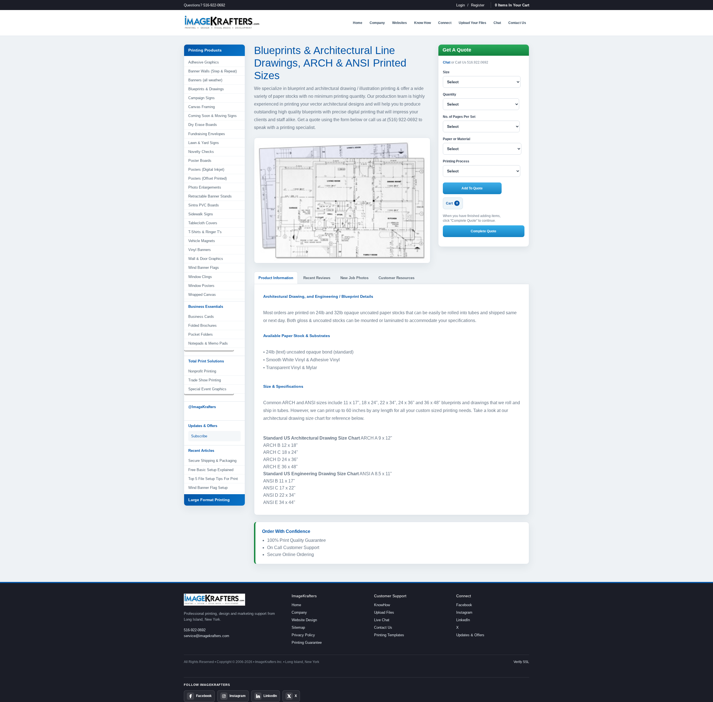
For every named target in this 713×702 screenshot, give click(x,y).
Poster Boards (199, 161)
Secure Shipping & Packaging (212, 461)
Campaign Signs (201, 98)
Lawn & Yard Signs (203, 143)
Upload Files (384, 612)
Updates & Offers (470, 635)
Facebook (464, 605)
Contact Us (383, 627)
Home (296, 605)
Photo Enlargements (204, 187)
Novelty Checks (201, 152)
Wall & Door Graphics (205, 259)
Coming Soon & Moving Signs (212, 116)
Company (299, 612)
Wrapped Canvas (202, 294)
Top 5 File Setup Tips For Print (213, 479)
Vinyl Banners (199, 250)
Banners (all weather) (205, 80)
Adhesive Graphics (203, 62)
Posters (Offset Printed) (207, 178)
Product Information (275, 278)
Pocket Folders (200, 334)
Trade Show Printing (204, 380)
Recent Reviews (316, 278)
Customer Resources (396, 278)
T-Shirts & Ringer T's (205, 232)
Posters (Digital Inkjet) (206, 169)
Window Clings (200, 277)
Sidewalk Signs (200, 214)
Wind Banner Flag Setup (208, 488)
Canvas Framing (201, 107)
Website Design (304, 620)
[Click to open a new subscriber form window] (214, 436)
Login (460, 5)
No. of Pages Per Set (459, 117)
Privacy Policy (303, 635)
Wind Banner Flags (203, 267)
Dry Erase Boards (202, 125)
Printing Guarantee (307, 642)
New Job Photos (354, 278)
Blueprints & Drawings (206, 89)
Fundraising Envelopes (206, 134)
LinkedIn (463, 620)
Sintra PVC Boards (203, 205)
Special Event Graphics (207, 389)
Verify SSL (521, 662)
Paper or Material (456, 139)
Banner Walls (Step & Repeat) (212, 71)
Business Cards (201, 317)
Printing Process (456, 161)
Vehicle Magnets (201, 241)
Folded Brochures (202, 325)
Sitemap (298, 627)
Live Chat (381, 620)
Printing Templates (389, 635)
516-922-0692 (214, 5)
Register (477, 5)
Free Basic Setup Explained (210, 470)
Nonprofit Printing (202, 371)
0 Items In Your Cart (512, 5)
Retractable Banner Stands (210, 196)
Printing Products (205, 50)
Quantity (449, 94)
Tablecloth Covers (202, 223)
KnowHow (382, 605)
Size (446, 72)
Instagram (464, 612)
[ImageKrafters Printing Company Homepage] (222, 22)
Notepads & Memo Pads (208, 343)
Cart (452, 203)
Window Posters (201, 286)
